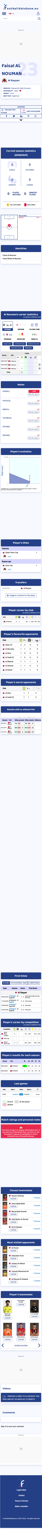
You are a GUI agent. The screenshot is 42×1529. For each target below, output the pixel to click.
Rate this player (33, 394)
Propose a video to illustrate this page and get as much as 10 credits (21, 1397)
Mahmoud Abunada (8, 1314)
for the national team (18, 983)
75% (35, 621)
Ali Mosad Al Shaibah (20, 1279)
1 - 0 (21, 1094)
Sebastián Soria (18, 1256)
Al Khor (8, 653)
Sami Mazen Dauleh (21, 1301)
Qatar (16, 91)
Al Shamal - (14, 1001)
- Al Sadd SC (13, 997)
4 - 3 (22, 1010)
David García (21, 1337)
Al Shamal (9, 666)
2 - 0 (22, 1005)
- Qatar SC (13, 1005)
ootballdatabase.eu (22, 8)
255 (26, 1043)
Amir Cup (6, 1038)
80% (35, 1043)
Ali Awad (15, 1248)
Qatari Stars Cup (7, 1042)
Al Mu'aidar (9, 649)
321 (27, 621)
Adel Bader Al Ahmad (20, 1219)
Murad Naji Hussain (19, 1211)
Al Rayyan (14, 80)
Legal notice (21, 1490)
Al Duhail (8, 670)
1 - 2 (22, 997)
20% (39, 1043)
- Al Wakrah (13, 1009)
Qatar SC (8, 645)
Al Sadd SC (9, 657)
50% (32, 621)
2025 (9, 569)
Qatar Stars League (6, 1034)
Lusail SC (26, 1094)
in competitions (33, 983)
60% (29, 1043)
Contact (21, 1495)
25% (39, 621)
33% (29, 1034)
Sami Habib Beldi (18, 1204)
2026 (9, 557)
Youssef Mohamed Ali (20, 1271)
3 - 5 (22, 1001)
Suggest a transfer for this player (22, 595)
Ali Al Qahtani (17, 1227)
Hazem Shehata (18, 1196)
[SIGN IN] (38, 13)
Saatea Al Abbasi (18, 1264)
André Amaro (34, 1337)
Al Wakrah (9, 662)
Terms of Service (21, 1501)
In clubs (6, 983)
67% (35, 1034)
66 (26, 1034)
